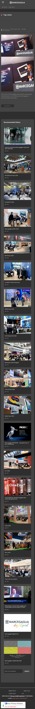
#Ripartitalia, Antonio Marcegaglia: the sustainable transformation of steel (15, 606)
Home (5, 7)
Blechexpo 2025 (9, 255)
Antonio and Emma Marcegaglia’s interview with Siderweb (17, 147)
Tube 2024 (8, 525)
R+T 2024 (7, 471)
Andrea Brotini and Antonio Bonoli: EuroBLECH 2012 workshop (16, 23)
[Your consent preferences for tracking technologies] (3, 705)
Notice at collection (9, 707)
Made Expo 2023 (9, 416)
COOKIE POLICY (12, 693)
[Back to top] (29, 704)
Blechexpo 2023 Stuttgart (12, 362)
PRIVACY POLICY (12, 691)
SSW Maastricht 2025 (11, 336)
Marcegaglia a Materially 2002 (13, 661)
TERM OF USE (27, 691)
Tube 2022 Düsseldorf (11, 579)
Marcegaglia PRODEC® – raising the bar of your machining (17, 443)
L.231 (23, 693)
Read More (7, 106)
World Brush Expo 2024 (11, 175)
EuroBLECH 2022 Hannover (12, 282)
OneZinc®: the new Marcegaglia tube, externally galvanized (15, 498)
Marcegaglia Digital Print (11, 634)
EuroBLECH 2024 (9, 202)
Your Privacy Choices (15, 703)
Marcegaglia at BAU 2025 (12, 229)
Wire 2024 (7, 552)
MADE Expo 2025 (9, 309)
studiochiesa (6, 29)
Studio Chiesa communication (19, 698)
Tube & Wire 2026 (10, 389)
